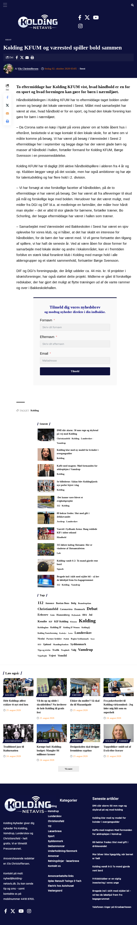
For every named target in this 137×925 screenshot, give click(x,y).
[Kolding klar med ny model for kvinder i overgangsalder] (46, 454)
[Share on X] (22, 57)
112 (58, 505)
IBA (84, 615)
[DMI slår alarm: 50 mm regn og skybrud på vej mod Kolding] (46, 435)
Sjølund (47, 644)
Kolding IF (55, 627)
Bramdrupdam (84, 603)
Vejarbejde (42, 656)
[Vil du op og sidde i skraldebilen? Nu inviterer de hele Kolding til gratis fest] (52, 687)
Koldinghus (43, 627)
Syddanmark (78, 644)
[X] (87, 17)
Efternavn (47, 337)
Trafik (55, 650)
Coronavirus (66, 609)
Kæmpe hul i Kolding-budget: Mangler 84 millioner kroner (49, 750)
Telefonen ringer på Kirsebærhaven (111, 907)
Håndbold (61, 537)
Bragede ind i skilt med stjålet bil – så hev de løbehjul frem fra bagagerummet (111, 895)
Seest (8, 40)
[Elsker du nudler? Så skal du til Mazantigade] (85, 687)
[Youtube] (96, 17)
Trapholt (65, 650)
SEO (39, 644)
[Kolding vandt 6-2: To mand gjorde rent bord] (46, 565)
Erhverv (43, 614)
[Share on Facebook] (16, 57)
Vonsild (62, 655)
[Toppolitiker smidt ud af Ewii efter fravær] (119, 733)
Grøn (52, 615)
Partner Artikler (54, 638)
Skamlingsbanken (60, 644)
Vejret (52, 655)
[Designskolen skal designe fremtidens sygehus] (85, 733)
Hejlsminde (76, 615)
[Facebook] (79, 17)
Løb (59, 553)
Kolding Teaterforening (47, 633)
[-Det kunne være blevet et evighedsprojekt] (46, 502)
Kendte (42, 621)
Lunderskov (86, 438)
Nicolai (41, 638)
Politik (66, 639)
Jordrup (61, 521)
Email (44, 353)
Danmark (79, 609)
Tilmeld (75, 371)
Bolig (73, 603)
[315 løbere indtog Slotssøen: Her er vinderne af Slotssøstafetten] (46, 549)
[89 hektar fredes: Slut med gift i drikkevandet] (46, 518)
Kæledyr (62, 633)
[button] (32, 57)
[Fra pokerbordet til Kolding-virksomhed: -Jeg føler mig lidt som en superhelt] (119, 687)
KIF (50, 621)
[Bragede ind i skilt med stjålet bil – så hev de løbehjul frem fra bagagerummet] (46, 581)
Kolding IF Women (71, 627)
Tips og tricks (44, 650)
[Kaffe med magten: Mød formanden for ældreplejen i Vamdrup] (46, 470)
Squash (60, 569)
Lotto (70, 633)
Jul (90, 614)
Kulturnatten (13, 741)
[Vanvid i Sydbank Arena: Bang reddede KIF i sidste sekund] (46, 533)
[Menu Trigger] (5, 5)
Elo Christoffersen (28, 68)
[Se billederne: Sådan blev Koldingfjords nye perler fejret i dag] (46, 486)
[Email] (27, 57)
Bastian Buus (62, 603)
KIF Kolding (61, 621)
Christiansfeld (63, 438)
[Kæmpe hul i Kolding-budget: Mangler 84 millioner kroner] (52, 733)
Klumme (73, 622)
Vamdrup (61, 443)
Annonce (49, 603)
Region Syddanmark (80, 639)
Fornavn (46, 320)
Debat (92, 608)
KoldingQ (86, 627)
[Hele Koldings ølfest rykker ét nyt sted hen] (18, 687)
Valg (73, 649)
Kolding (35, 410)
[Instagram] (80, 26)
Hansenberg (63, 615)
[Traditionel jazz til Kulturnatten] (18, 733)
